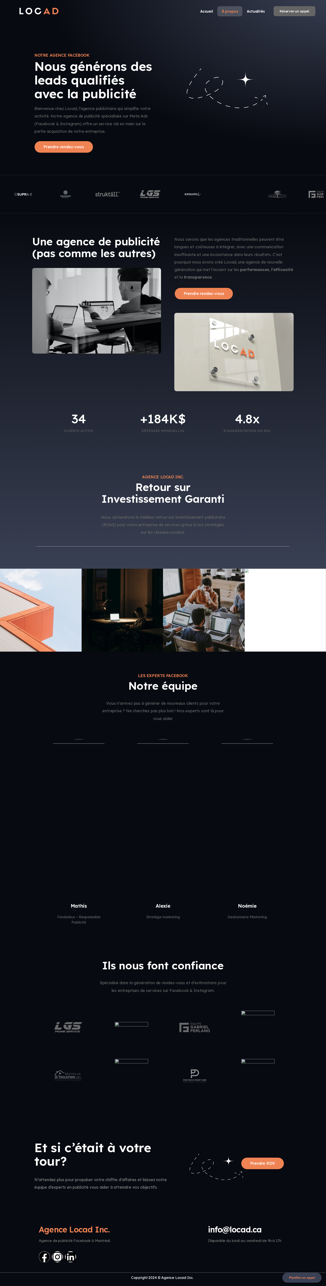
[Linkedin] (70, 1256)
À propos (230, 11)
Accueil (206, 11)
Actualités (256, 11)
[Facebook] (44, 1256)
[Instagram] (57, 1256)
